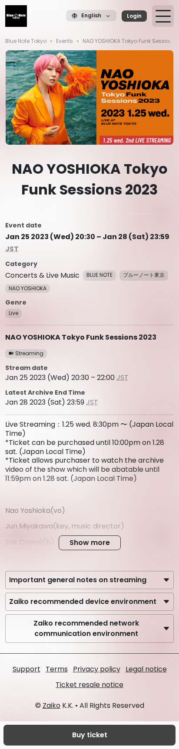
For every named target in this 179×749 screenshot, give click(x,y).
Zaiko (51, 705)
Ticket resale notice (89, 685)
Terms (57, 669)
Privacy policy (96, 669)
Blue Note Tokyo (25, 41)
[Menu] (163, 16)
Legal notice (146, 669)
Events (64, 41)
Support (26, 669)
